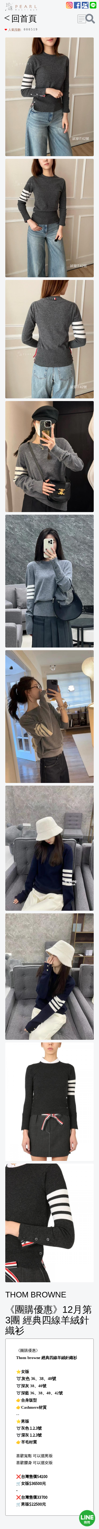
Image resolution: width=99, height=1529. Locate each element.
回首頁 (20, 18)
